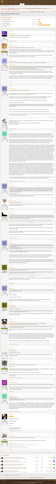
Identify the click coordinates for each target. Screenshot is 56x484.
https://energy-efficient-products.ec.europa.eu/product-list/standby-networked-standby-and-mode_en (26, 69)
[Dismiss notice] (54, 8)
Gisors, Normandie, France (5, 334)
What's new (27, 4)
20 (14, 29)
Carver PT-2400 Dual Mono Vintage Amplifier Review (15, 467)
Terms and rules (43, 480)
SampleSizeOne (50, 471)
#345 (54, 118)
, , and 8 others (16, 377)
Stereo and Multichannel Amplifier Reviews (16, 458)
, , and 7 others (17, 181)
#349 (54, 211)
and (13, 128)
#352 (54, 286)
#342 (54, 43)
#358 (54, 394)
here (51, 8)
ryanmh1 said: (12, 186)
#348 (54, 198)
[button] (30, 4)
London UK (6, 129)
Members (39, 4)
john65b (51, 461)
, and (14, 344)
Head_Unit (51, 468)
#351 (54, 265)
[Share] (52, 31)
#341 (54, 31)
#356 (54, 360)
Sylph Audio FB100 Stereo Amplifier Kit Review (14, 457)
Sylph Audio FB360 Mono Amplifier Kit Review (14, 464)
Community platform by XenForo (22, 482)
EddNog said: (12, 288)
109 (17, 29)
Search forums (7, 5)
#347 (54, 184)
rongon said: (12, 267)
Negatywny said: (12, 33)
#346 (54, 131)
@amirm (21, 90)
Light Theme (3, 480)
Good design (39, 257)
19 (12, 29)
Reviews (10, 4)
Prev (2, 29)
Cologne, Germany (5, 70)
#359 (54, 414)
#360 (54, 433)
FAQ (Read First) (4, 4)
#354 (54, 319)
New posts (2, 5)
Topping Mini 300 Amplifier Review (11, 471)
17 (9, 29)
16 (7, 29)
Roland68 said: (12, 243)
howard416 (51, 465)
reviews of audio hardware (20, 8)
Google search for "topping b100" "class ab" (27, 94)
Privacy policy (49, 480)
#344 (54, 86)
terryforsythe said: (12, 382)
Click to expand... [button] (32, 222)
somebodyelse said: (13, 45)
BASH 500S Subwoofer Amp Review (11, 461)
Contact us (38, 480)
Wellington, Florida (5, 358)
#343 (54, 58)
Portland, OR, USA (5, 373)
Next (20, 29)
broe (52, 458)
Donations (34, 4)
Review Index (16, 4)
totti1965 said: (12, 88)
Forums (22, 4)
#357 (54, 380)
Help (53, 480)
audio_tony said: (12, 200)
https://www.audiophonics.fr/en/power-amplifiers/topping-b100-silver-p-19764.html (23, 324)
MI (7, 445)
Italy (7, 55)
